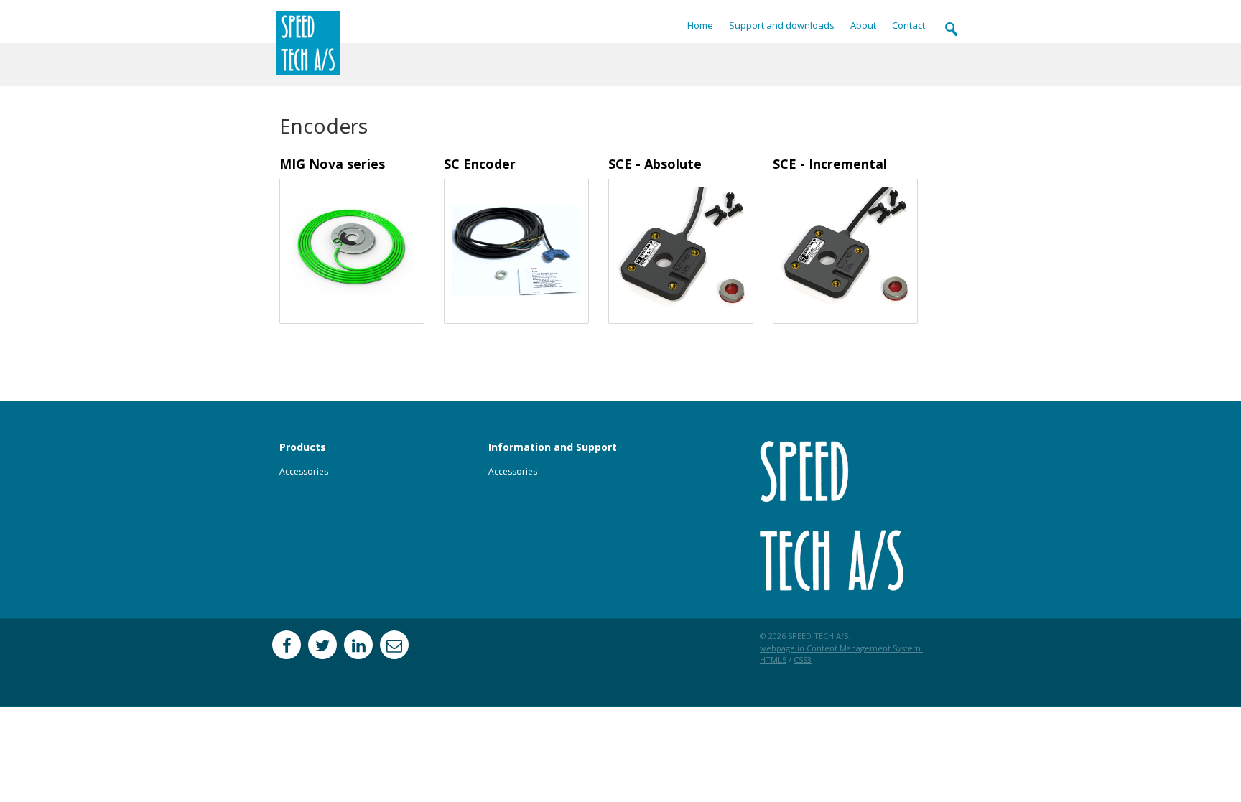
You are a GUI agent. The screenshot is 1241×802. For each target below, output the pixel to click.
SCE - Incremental (830, 163)
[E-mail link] (394, 644)
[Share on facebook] (286, 644)
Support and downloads (782, 26)
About (863, 26)
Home (700, 26)
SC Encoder (480, 163)
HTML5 (773, 659)
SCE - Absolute (655, 163)
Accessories (303, 471)
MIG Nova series (332, 163)
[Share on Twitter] (322, 644)
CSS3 (803, 659)
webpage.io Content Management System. (841, 648)
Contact (908, 26)
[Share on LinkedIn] (358, 644)
